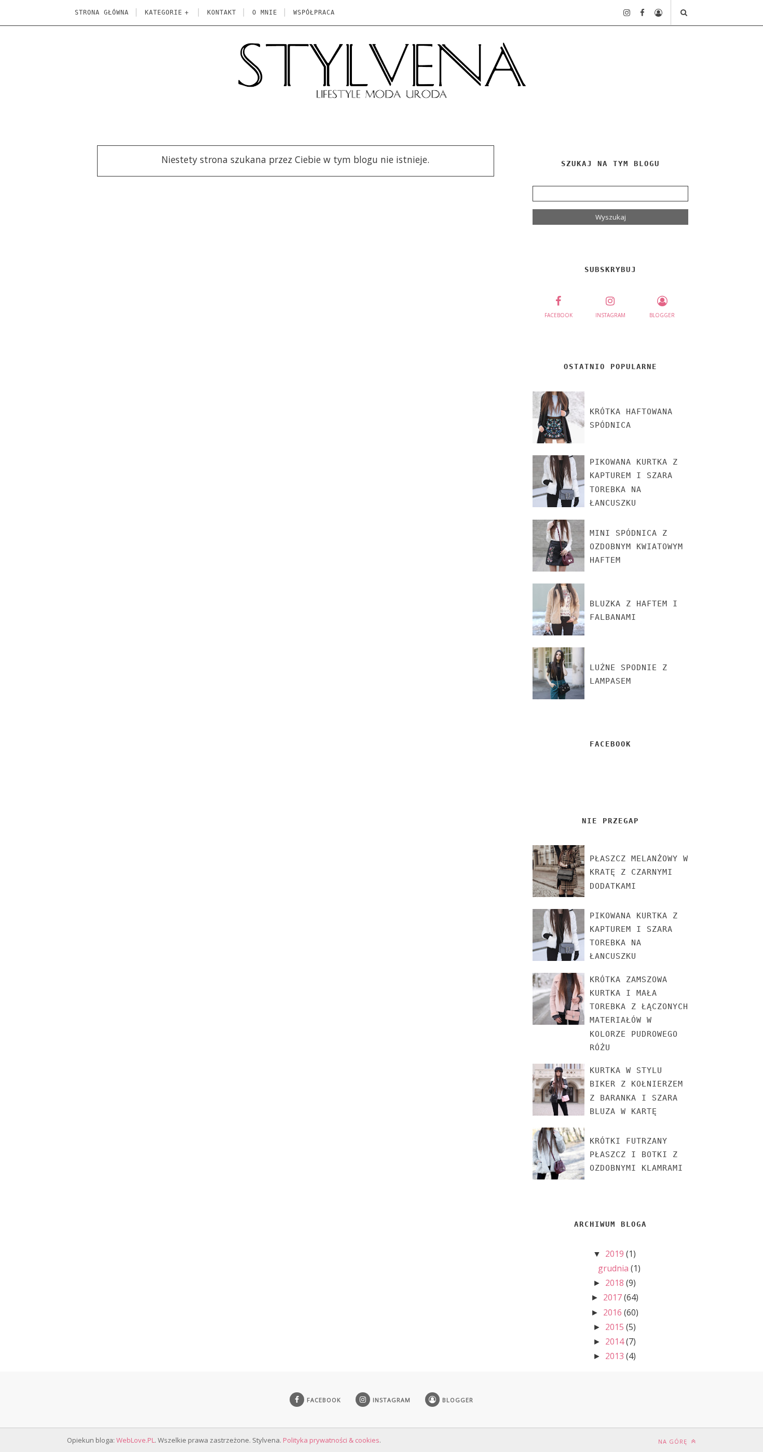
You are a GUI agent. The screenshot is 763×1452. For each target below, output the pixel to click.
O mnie (264, 12)
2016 (613, 1312)
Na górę (673, 1441)
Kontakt (221, 12)
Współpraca (314, 12)
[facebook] (638, 12)
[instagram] (623, 12)
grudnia (614, 1268)
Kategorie (163, 12)
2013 (615, 1356)
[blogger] (654, 12)
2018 (615, 1282)
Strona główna (102, 12)
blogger (662, 315)
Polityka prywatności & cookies (331, 1440)
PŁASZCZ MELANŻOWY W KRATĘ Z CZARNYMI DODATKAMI (639, 872)
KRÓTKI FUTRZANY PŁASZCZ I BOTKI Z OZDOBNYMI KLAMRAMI (636, 1154)
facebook (558, 315)
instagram (610, 315)
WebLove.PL (135, 1440)
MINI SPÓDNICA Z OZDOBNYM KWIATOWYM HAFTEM (636, 546)
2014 (615, 1341)
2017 (613, 1297)
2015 (615, 1327)
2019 (615, 1253)
